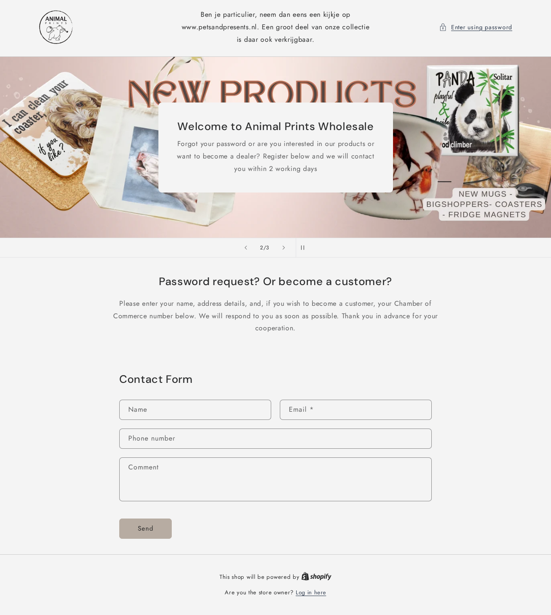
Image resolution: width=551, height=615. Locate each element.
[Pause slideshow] (305, 247)
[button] (475, 27)
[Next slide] (283, 247)
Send (146, 528)
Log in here (311, 592)
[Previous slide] (245, 247)
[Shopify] (316, 577)
